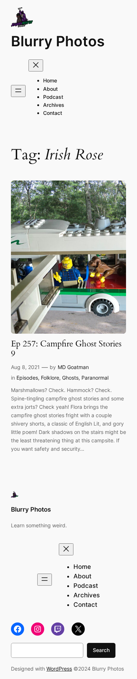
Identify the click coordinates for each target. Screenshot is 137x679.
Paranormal (95, 378)
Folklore (50, 378)
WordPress (59, 669)
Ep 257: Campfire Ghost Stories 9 (66, 349)
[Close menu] (35, 65)
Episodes (27, 378)
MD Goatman (73, 367)
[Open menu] (18, 91)
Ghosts (70, 378)
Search (101, 650)
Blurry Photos (57, 41)
